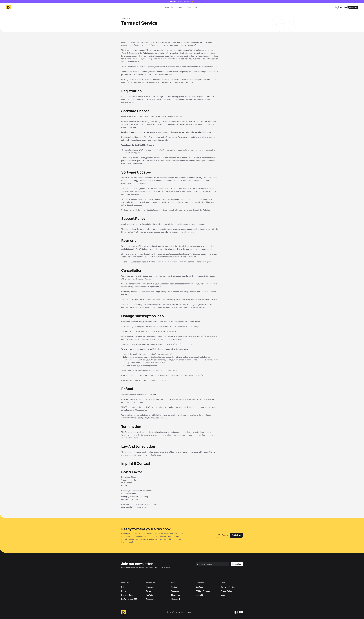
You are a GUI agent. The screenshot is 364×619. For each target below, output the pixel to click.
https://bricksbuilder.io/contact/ (145, 504)
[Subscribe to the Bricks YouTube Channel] (241, 612)
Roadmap (175, 591)
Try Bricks (343, 7)
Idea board (175, 599)
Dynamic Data (127, 595)
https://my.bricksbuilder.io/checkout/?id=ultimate (162, 357)
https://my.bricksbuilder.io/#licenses (138, 279)
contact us (162, 380)
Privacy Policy (226, 591)
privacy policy (167, 56)
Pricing (174, 587)
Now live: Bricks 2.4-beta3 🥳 (182, 2)
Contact (199, 587)
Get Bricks (353, 7)
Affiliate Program (203, 591)
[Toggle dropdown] (174, 7)
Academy (150, 587)
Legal (223, 595)
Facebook (150, 599)
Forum (148, 591)
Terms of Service (228, 587)
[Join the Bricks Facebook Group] (236, 612)
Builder (124, 587)
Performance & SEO (129, 599)
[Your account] (336, 7)
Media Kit (200, 595)
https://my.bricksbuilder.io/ (161, 354)
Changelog (175, 595)
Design (124, 591)
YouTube (149, 595)
